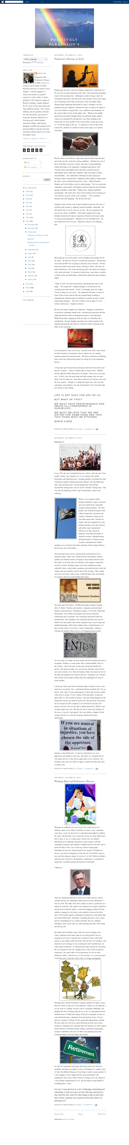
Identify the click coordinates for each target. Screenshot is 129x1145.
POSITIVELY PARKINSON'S (64, 42)
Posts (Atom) (69, 1119)
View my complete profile (34, 138)
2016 (28, 206)
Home (80, 1114)
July (29, 257)
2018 (28, 199)
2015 (28, 210)
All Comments (31, 167)
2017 (28, 202)
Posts (28, 162)
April (30, 268)
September (32, 249)
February (31, 275)
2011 (28, 284)
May (30, 264)
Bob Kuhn (41, 73)
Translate (40, 62)
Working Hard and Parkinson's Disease (74, 781)
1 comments (88, 768)
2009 (28, 291)
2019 (28, 195)
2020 (28, 191)
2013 (28, 217)
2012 (28, 221)
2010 (28, 287)
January (31, 279)
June (30, 260)
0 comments (88, 429)
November (32, 228)
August (31, 253)
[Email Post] (96, 429)
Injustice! (59, 441)
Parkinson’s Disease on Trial (69, 59)
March (30, 272)
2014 (28, 214)
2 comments (87, 1105)
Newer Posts (58, 1114)
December (32, 224)
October (31, 232)
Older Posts (102, 1114)
